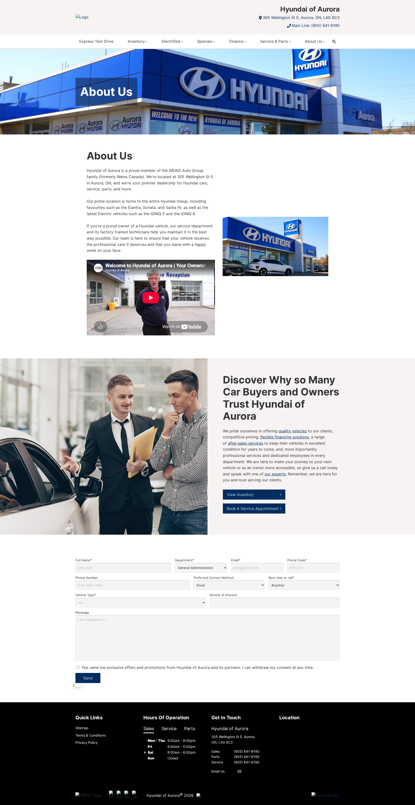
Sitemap (81, 728)
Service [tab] (169, 728)
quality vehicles (293, 431)
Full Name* (83, 560)
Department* (184, 560)
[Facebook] (112, 795)
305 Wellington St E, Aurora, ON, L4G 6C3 (301, 17)
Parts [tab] (189, 728)
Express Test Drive (96, 41)
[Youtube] (127, 795)
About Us (313, 41)
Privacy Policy (86, 742)
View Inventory (240, 494)
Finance (236, 41)
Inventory (136, 41)
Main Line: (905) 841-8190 (316, 25)
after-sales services (245, 443)
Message (82, 612)
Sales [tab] (148, 728)
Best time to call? (281, 578)
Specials (204, 41)
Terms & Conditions (90, 735)
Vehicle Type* (85, 595)
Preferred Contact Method (213, 578)
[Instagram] (119, 795)
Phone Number (86, 578)
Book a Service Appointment (253, 508)
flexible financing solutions (284, 437)
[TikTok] (135, 795)
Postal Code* (297, 560)
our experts (275, 474)
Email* (235, 560)
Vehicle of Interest (223, 595)
